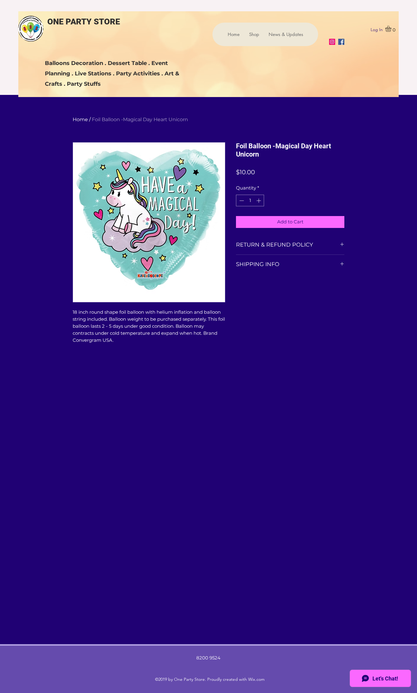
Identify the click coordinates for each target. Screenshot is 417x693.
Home (80, 119)
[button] (391, 29)
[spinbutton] (250, 200)
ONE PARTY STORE (83, 22)
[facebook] (341, 42)
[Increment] (259, 200)
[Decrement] (241, 200)
